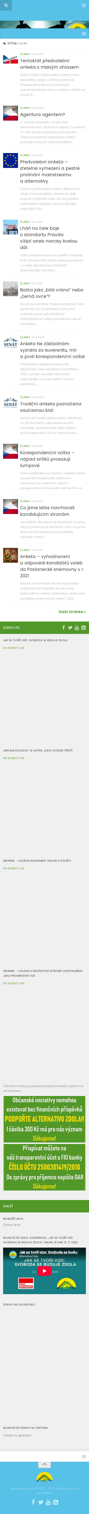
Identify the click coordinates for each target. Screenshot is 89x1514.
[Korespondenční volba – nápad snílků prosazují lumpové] (10, 451)
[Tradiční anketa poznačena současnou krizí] (10, 402)
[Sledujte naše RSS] (83, 627)
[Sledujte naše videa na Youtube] (76, 627)
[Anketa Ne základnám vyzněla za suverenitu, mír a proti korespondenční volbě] (10, 342)
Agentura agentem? (42, 114)
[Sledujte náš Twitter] (70, 627)
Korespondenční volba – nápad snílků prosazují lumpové (47, 459)
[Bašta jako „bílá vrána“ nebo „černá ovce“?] (10, 288)
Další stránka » (72, 611)
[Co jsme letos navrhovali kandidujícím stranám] (10, 506)
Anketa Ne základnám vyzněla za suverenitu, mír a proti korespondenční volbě (52, 350)
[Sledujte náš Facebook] (63, 627)
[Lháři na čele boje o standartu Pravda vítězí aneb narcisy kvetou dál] (10, 227)
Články (25, 54)
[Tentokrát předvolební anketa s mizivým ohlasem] (10, 59)
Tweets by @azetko (17, 1435)
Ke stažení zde (13, 648)
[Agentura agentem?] (10, 113)
